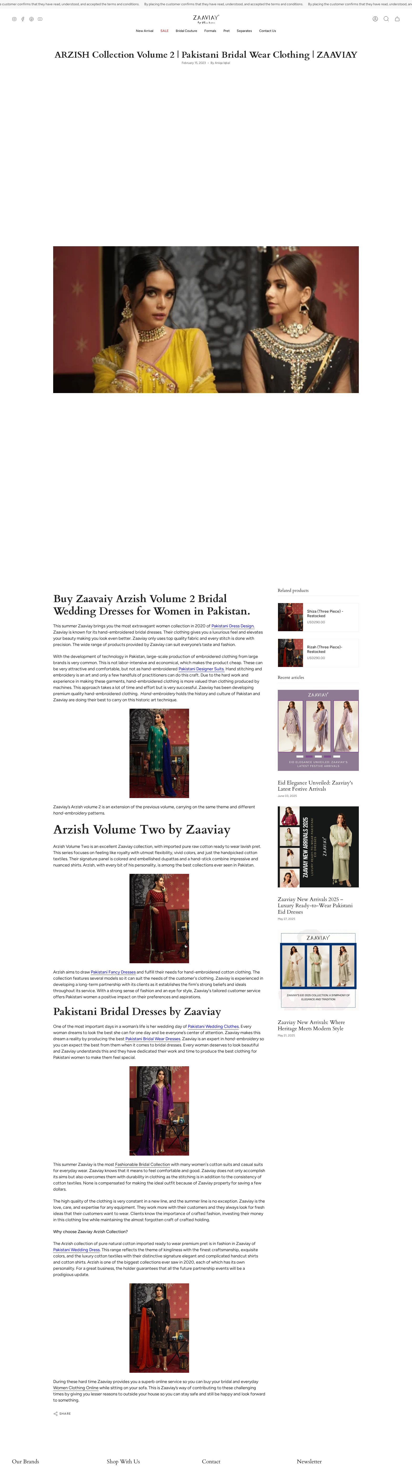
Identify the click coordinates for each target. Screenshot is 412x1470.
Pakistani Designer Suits (201, 668)
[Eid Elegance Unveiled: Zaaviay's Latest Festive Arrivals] (318, 730)
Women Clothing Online (75, 1387)
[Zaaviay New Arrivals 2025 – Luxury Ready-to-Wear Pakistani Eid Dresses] (318, 846)
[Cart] (397, 19)
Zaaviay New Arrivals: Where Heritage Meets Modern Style (311, 1025)
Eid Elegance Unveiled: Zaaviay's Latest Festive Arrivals (315, 785)
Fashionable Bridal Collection (142, 1164)
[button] (186, 31)
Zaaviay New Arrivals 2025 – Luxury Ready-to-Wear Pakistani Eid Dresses (315, 905)
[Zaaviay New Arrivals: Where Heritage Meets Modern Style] (318, 969)
